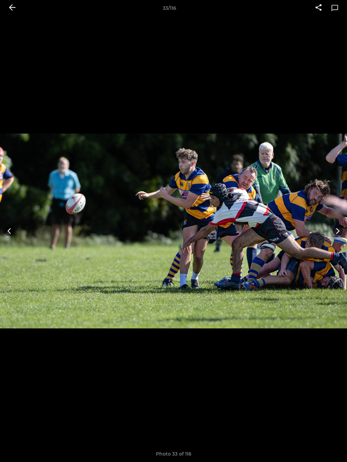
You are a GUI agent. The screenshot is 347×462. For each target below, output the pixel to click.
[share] (318, 8)
